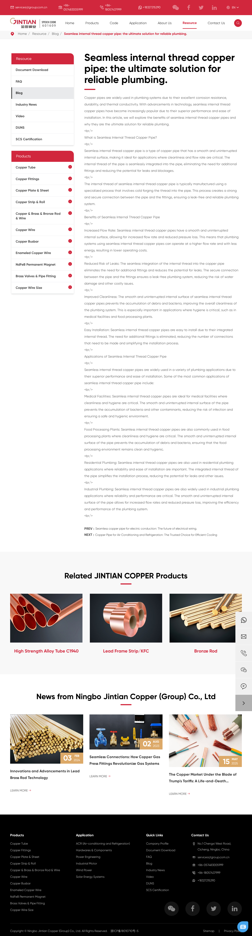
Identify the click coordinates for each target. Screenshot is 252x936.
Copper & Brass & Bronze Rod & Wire (38, 215)
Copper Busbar (27, 241)
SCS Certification (29, 139)
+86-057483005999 (210, 865)
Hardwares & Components (94, 850)
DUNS (20, 128)
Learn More (20, 790)
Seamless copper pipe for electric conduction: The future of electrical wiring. (146, 528)
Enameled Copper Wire (33, 253)
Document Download (32, 70)
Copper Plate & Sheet (32, 190)
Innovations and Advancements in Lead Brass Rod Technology (45, 774)
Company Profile (157, 843)
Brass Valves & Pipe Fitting (36, 276)
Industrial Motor (86, 863)
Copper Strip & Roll (30, 202)
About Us (165, 23)
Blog (55, 34)
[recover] (242, 926)
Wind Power (84, 870)
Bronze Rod (205, 651)
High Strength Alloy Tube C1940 (46, 651)
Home (69, 23)
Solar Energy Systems (90, 876)
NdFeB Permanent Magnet (36, 264)
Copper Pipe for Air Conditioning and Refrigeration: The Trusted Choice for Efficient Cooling (156, 535)
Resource (190, 23)
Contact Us (216, 23)
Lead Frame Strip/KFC (126, 651)
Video (20, 116)
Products (92, 23)
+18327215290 (151, 7)
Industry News (26, 104)
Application (138, 23)
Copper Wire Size (29, 288)
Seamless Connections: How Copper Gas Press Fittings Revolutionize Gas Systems (124, 760)
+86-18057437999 (209, 872)
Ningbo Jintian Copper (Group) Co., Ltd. (54, 931)
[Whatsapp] (243, 620)
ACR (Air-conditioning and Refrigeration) (103, 843)
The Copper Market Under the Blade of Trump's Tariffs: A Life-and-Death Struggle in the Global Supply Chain (203, 778)
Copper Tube (25, 167)
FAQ (19, 81)
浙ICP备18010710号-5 (125, 931)
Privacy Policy (233, 931)
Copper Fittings (27, 179)
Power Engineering (88, 857)
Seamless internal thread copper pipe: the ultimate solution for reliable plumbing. (125, 34)
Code (114, 23)
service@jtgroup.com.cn (31, 7)
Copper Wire (25, 230)
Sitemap (208, 931)
